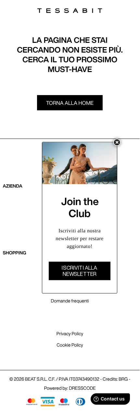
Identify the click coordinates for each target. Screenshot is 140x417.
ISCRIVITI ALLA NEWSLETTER (79, 270)
